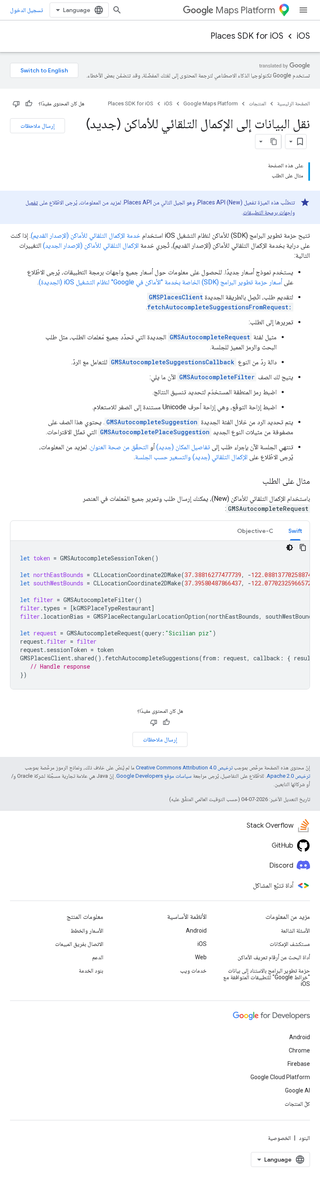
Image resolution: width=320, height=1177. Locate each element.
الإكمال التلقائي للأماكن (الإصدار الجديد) (91, 245)
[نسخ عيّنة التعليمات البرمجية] (303, 547)
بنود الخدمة (91, 970)
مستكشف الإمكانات (290, 944)
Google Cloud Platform (280, 1077)
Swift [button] (295, 531)
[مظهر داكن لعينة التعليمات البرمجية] (289, 547)
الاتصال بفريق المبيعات (79, 944)
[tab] (295, 530)
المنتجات (257, 103)
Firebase (299, 1063)
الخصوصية (279, 1138)
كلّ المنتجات (297, 1103)
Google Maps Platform (210, 103)
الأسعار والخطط (86, 930)
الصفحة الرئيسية (293, 103)
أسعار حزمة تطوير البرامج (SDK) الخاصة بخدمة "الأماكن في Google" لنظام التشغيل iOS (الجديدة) (160, 282)
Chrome (299, 1050)
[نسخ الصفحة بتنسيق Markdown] (273, 141)
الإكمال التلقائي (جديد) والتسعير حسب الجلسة (191, 457)
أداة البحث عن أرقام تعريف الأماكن (274, 957)
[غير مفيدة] (16, 103)
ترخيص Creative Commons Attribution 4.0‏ (184, 767)
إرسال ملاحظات (37, 125)
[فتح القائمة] (303, 10)
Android (196, 930)
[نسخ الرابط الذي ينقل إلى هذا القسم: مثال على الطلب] (254, 482)
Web (201, 957)
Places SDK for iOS (246, 36)
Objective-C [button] (255, 531)
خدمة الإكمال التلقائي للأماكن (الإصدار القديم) (85, 235)
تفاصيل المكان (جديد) (183, 447)
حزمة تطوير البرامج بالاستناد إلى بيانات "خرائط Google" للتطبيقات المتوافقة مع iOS (266, 977)
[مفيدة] (28, 103)
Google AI (297, 1090)
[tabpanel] (160, 615)
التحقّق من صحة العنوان (119, 447)
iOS (303, 36)
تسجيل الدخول (26, 10)
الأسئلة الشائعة (295, 930)
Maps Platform (245, 10)
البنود (304, 1138)
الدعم (97, 957)
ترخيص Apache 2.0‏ (288, 776)
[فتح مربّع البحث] (117, 10)
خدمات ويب (193, 970)
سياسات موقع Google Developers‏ (154, 776)
